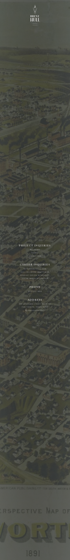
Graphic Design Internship (35, 275)
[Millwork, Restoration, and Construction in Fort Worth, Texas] (35, 13)
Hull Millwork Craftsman (35, 272)
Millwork (35, 250)
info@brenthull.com (35, 269)
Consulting (35, 256)
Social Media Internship (35, 279)
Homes (34, 253)
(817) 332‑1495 (35, 291)
